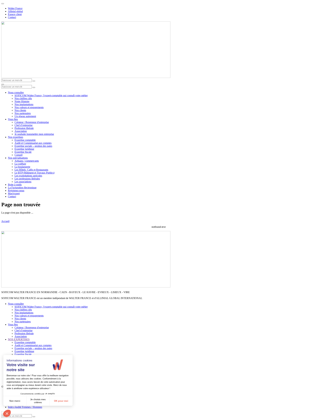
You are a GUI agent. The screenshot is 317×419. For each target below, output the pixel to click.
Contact (12, 17)
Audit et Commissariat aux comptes (33, 143)
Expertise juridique (24, 149)
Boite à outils (15, 184)
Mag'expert (14, 193)
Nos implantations (24, 104)
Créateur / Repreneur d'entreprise (32, 122)
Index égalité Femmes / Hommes (25, 407)
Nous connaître (16, 92)
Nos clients (20, 110)
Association (21, 131)
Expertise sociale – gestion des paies (33, 146)
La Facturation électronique (22, 187)
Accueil (5, 221)
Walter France (15, 8)
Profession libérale (24, 128)
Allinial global (15, 11)
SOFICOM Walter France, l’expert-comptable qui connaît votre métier (51, 95)
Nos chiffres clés (23, 98)
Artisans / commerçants (27, 160)
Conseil (18, 154)
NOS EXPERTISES (19, 339)
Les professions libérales (27, 178)
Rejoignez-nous (16, 190)
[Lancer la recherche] (34, 81)
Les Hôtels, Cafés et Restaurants (31, 169)
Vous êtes (13, 119)
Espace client (15, 14)
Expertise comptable (25, 140)
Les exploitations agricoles (28, 175)
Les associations (23, 181)
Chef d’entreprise (24, 125)
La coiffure (20, 163)
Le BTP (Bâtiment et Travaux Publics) (34, 172)
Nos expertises (15, 137)
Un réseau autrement (25, 116)
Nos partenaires (23, 113)
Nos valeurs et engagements (29, 107)
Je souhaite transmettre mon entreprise (34, 134)
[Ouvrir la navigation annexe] (2, 3)
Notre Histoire (22, 101)
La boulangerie (22, 166)
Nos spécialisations (18, 157)
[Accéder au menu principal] (2, 84)
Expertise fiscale (23, 152)
